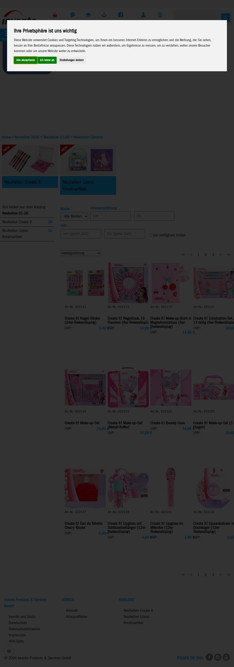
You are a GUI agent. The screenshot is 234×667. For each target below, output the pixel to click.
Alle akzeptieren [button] (25, 60)
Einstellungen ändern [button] (72, 60)
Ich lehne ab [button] (47, 60)
